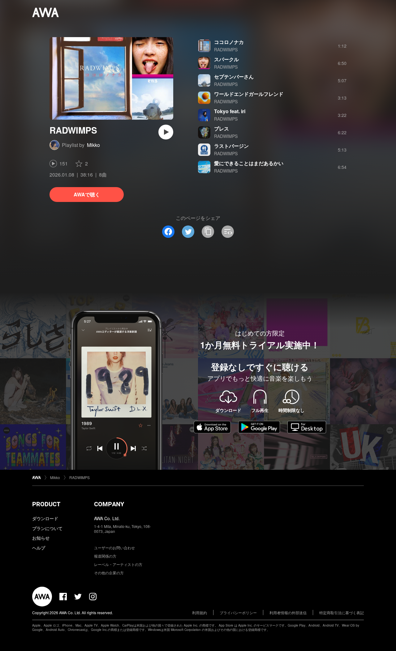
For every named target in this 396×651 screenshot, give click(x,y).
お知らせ (41, 538)
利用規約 (199, 612)
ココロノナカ (229, 41)
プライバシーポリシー (238, 612)
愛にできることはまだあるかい (248, 163)
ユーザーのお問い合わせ (114, 547)
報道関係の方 (105, 556)
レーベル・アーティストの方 (118, 564)
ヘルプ (38, 548)
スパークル (226, 59)
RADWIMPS (226, 49)
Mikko (93, 144)
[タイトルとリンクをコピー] (208, 231)
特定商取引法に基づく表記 (341, 612)
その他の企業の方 (109, 572)
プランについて (47, 528)
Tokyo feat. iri (229, 111)
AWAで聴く (87, 194)
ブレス (221, 128)
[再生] (165, 132)
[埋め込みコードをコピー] (228, 231)
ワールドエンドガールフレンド (248, 93)
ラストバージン (231, 145)
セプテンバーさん (234, 76)
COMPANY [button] (109, 504)
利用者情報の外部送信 (288, 612)
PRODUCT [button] (46, 504)
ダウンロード (45, 518)
